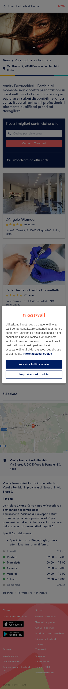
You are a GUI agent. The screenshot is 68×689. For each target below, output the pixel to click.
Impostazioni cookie (33, 374)
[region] (34, 344)
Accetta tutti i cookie (34, 364)
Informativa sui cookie (37, 353)
